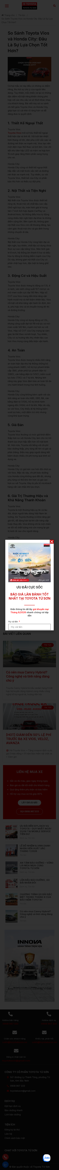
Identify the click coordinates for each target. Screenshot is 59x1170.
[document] (29, 585)
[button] (52, 542)
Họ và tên (13, 621)
